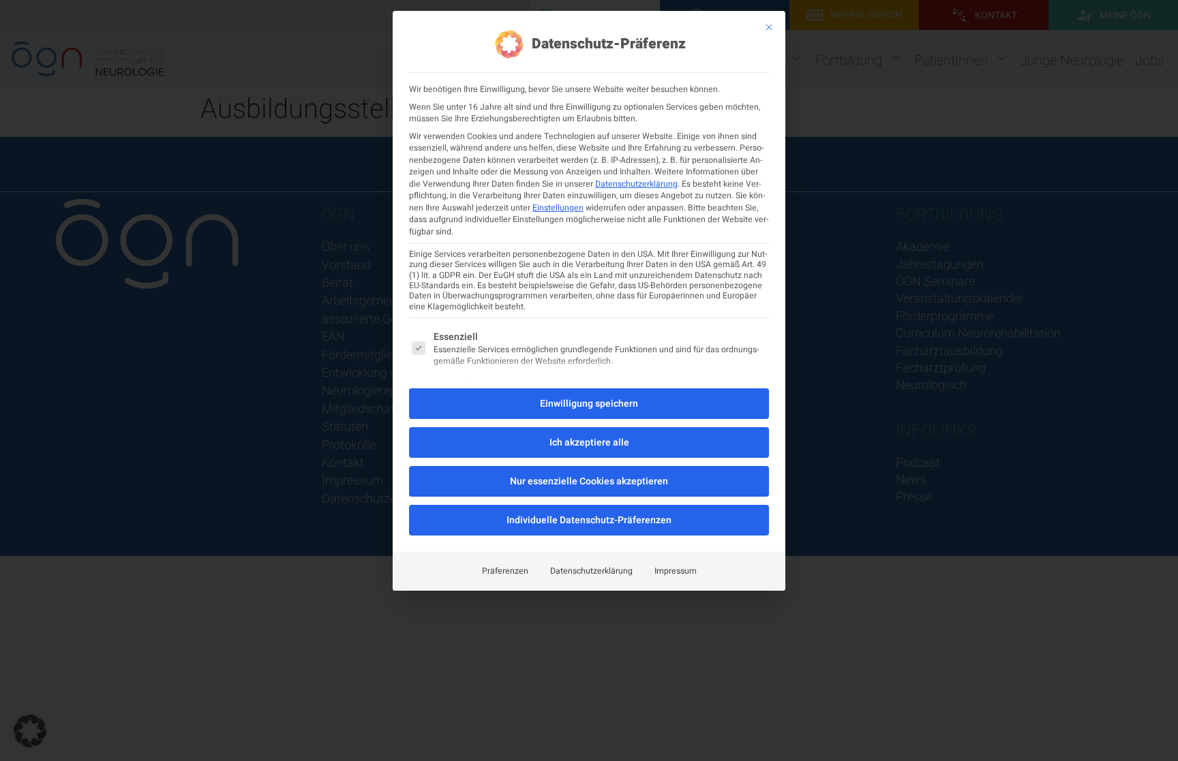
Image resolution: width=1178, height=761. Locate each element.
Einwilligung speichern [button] (589, 404)
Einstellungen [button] (558, 208)
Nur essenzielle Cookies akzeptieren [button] (589, 481)
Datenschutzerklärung (636, 184)
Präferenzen (505, 571)
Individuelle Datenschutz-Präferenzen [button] (589, 520)
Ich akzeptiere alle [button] (589, 442)
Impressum (675, 571)
